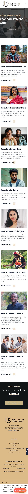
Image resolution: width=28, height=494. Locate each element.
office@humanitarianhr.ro (16, 428)
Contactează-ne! (14, 425)
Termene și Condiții (14, 443)
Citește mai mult (6, 80)
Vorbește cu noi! (21, 490)
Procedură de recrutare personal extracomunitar (14, 449)
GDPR (14, 446)
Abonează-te (21, 468)
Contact (11, 483)
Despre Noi (5, 483)
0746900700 (16, 430)
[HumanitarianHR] (11, 4)
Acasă (2, 29)
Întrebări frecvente (14, 453)
